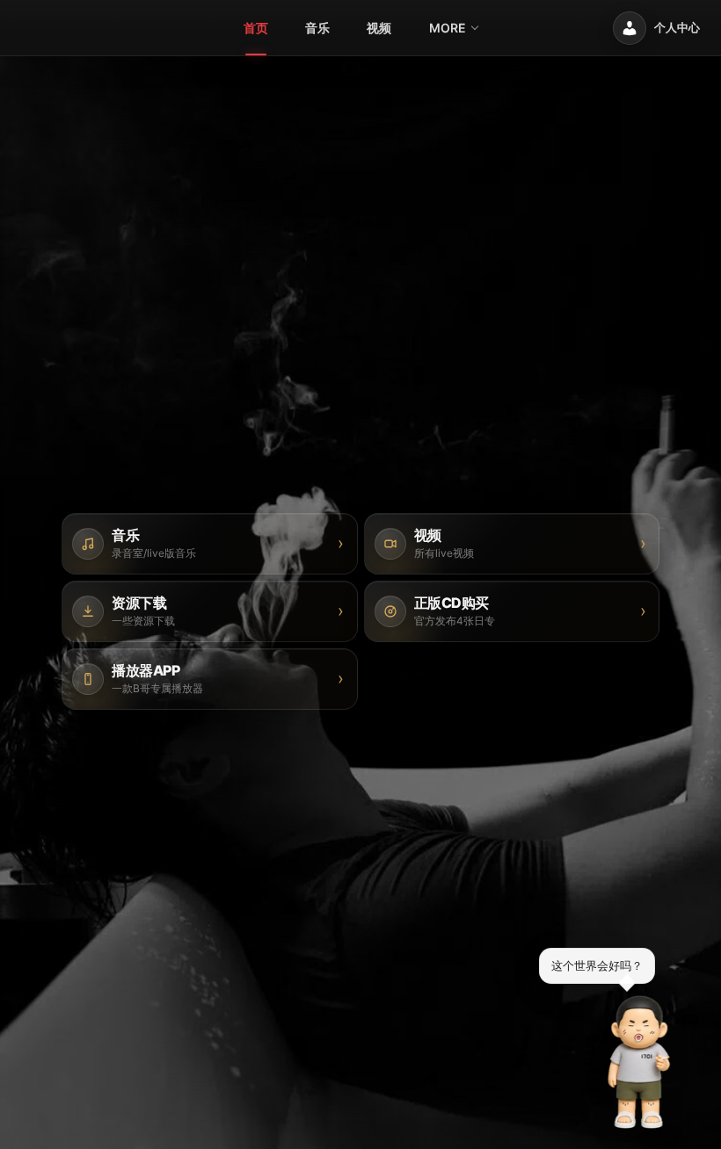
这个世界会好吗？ (597, 965)
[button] (639, 1062)
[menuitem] (256, 28)
